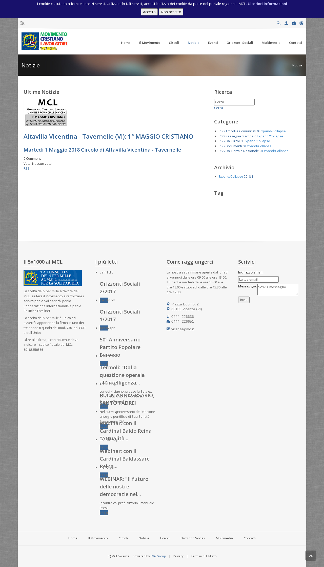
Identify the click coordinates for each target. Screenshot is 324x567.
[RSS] (22, 23)
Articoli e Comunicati (241, 131)
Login (294, 22)
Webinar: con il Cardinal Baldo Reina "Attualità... (126, 431)
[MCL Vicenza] (45, 41)
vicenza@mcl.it (182, 329)
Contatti (250, 538)
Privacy (178, 556)
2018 (247, 176)
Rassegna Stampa (240, 136)
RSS (27, 168)
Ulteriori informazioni (267, 3)
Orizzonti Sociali (192, 538)
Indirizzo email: (250, 272)
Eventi (165, 538)
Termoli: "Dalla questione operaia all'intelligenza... (122, 375)
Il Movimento (98, 538)
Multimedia (224, 538)
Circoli (123, 538)
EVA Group (158, 556)
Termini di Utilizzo (204, 556)
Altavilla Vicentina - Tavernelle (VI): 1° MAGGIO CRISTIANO (108, 136)
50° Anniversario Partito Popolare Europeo (120, 347)
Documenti (234, 146)
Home (72, 538)
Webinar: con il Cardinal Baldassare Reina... (125, 459)
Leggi (104, 363)
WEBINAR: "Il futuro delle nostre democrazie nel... (124, 486)
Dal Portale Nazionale (242, 151)
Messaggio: (247, 286)
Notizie (297, 65)
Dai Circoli (233, 141)
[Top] (310, 556)
